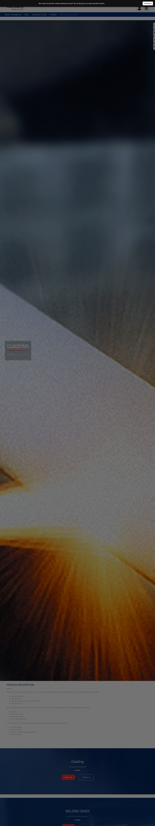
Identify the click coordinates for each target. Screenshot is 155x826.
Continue (147, 3)
